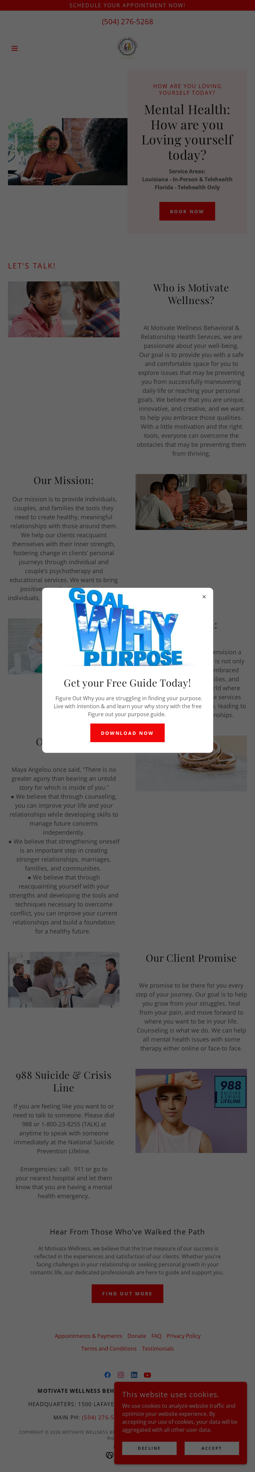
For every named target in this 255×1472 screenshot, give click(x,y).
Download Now (127, 733)
